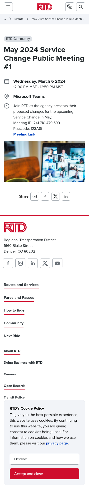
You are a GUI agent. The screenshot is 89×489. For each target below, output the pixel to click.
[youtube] (57, 263)
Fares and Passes (19, 297)
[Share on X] (55, 196)
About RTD (12, 351)
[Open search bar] (80, 6)
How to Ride (14, 310)
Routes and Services (21, 284)
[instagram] (20, 263)
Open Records (14, 386)
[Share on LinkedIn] (66, 196)
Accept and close (28, 473)
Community (13, 323)
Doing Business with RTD (23, 362)
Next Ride (12, 336)
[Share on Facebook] (45, 196)
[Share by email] (34, 196)
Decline (20, 459)
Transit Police (14, 397)
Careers (10, 374)
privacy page (57, 443)
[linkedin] (33, 263)
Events (18, 19)
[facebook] (8, 263)
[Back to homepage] (44, 6)
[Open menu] (8, 6)
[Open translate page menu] (69, 6)
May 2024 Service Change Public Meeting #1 (58, 19)
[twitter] (45, 263)
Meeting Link (24, 134)
